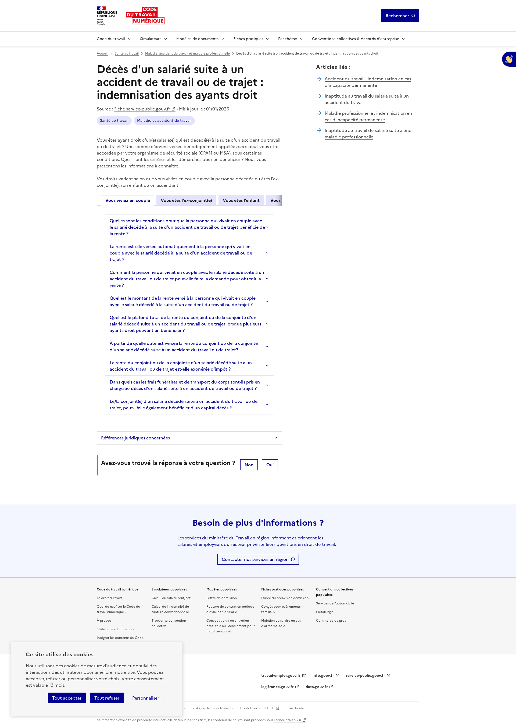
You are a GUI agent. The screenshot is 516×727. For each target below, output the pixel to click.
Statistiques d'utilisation (115, 629)
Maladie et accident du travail (164, 120)
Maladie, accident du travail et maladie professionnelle (187, 53)
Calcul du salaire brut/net (171, 598)
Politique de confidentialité (212, 708)
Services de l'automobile (335, 603)
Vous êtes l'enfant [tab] (241, 200)
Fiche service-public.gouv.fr (142, 109)
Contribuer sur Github (257, 708)
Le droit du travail (110, 598)
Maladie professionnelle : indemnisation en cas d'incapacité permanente (368, 116)
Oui (270, 464)
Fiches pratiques (248, 39)
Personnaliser (145, 698)
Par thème (287, 39)
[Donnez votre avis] (509, 59)
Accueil (102, 53)
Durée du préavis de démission (285, 598)
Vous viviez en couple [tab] (127, 200)
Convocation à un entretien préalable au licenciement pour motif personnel (230, 626)
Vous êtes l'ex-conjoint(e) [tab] (186, 200)
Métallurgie (325, 612)
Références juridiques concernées (135, 438)
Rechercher (397, 15)
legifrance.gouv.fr (277, 687)
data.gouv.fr (317, 687)
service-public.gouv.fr (365, 675)
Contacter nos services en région (255, 559)
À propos (104, 620)
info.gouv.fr (323, 675)
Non (249, 464)
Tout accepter (66, 698)
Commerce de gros (331, 620)
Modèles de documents (197, 39)
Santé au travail (127, 53)
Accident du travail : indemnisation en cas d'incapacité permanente (368, 82)
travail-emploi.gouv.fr (281, 675)
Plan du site (295, 708)
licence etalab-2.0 (287, 720)
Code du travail (111, 39)
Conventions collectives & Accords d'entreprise (355, 39)
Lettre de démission (221, 598)
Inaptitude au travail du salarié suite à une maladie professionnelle (368, 133)
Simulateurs (150, 39)
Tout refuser (106, 698)
